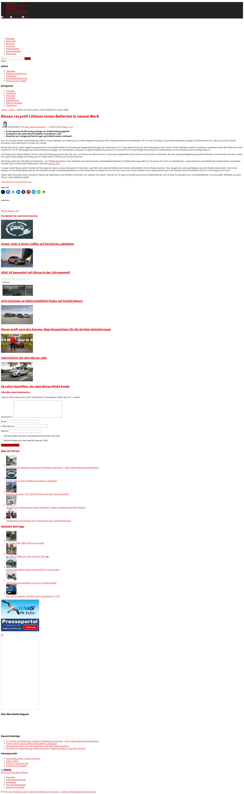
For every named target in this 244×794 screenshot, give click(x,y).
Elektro (12, 110)
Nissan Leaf (53, 163)
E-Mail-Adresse (7, 426)
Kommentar (7, 417)
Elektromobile (12, 48)
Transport (10, 46)
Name (3, 421)
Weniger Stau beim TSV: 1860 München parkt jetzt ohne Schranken (37, 494)
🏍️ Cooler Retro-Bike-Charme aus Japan (25, 543)
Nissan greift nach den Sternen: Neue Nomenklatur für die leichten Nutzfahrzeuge (56, 329)
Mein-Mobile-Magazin (35, 127)
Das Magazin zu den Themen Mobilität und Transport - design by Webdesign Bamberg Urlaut (52, 792)
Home (4, 110)
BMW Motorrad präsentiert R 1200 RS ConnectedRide (31, 583)
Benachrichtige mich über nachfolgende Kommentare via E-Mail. (32, 436)
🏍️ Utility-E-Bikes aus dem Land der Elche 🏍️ (27, 556)
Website (4, 431)
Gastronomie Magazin (16, 766)
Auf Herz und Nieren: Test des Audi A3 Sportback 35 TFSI (33, 596)
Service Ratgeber (13, 51)
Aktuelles (10, 38)
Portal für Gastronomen (17, 763)
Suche (27, 58)
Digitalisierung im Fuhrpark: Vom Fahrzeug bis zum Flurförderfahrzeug (38, 521)
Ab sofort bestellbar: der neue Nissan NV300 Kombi (35, 386)
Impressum (11, 8)
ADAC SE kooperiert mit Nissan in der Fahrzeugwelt (35, 272)
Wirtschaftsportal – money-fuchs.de (23, 758)
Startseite (10, 3)
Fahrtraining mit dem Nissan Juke (24, 358)
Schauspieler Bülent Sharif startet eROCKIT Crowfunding (32, 570)
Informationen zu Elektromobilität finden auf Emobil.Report (42, 301)
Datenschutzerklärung (16, 5)
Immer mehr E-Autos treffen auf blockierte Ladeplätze (37, 244)
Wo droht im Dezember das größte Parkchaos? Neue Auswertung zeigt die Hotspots (46, 507)
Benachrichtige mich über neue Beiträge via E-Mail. (26, 440)
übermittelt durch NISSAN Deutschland (16, 182)
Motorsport (11, 53)
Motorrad (10, 43)
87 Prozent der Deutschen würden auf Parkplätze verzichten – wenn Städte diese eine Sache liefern (52, 467)
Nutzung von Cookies (16, 13)
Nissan (4, 211)
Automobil (11, 41)
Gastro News (12, 761)
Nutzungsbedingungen (17, 10)
